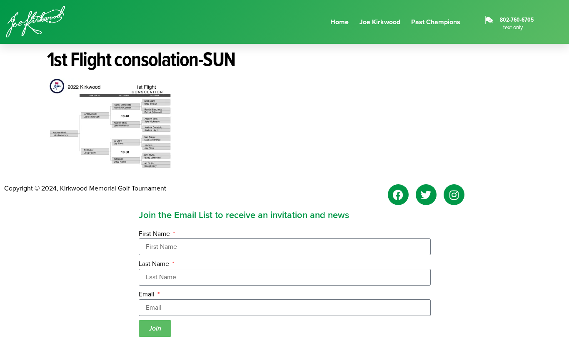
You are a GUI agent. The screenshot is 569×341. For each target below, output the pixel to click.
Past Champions (435, 22)
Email (147, 294)
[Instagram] (454, 194)
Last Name (155, 263)
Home (339, 22)
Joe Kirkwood (379, 22)
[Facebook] (398, 194)
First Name (155, 233)
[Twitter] (426, 194)
